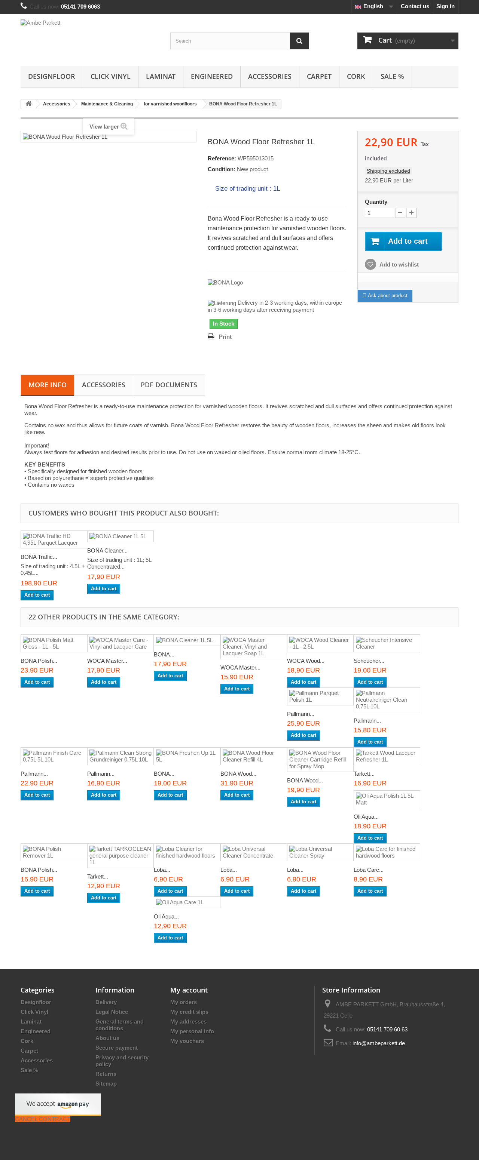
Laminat (161, 76)
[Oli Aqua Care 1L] (187, 902)
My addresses (188, 1021)
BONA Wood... (238, 773)
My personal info (192, 1031)
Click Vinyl (111, 76)
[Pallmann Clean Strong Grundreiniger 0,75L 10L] (120, 756)
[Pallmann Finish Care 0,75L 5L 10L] (54, 756)
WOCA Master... (107, 661)
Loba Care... (369, 870)
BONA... (164, 654)
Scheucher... (369, 661)
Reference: (222, 158)
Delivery (106, 1002)
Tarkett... (364, 773)
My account (189, 989)
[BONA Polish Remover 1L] (54, 852)
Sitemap (106, 1083)
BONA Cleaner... (107, 550)
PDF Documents (169, 384)
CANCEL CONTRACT (42, 1119)
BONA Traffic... (39, 557)
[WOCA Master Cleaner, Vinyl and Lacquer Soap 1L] (253, 646)
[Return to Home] (28, 104)
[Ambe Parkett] (90, 37)
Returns (105, 1074)
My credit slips (189, 1012)
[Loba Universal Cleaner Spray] (320, 852)
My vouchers (187, 1041)
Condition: (221, 169)
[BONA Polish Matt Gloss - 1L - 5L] (54, 643)
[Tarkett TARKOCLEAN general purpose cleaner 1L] (120, 855)
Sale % (392, 76)
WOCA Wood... (305, 661)
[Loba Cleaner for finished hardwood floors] (187, 852)
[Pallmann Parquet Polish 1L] (320, 696)
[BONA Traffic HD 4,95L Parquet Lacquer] (54, 539)
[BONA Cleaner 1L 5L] (120, 536)
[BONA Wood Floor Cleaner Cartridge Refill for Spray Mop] (320, 759)
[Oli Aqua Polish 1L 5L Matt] (387, 799)
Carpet (319, 76)
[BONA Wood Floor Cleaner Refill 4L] (253, 756)
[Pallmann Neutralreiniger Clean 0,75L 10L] (387, 699)
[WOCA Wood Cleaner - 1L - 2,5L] (320, 643)
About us (107, 1038)
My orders (183, 1002)
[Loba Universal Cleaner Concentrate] (253, 852)
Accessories (270, 76)
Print (225, 336)
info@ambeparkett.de (379, 1043)
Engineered (212, 76)
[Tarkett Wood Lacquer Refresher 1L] (387, 756)
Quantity (376, 202)
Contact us (415, 6)
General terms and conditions (119, 1024)
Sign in (445, 6)
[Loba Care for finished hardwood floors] (387, 852)
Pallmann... (300, 714)
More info (47, 384)
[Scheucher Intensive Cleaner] (387, 643)
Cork (356, 76)
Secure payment (116, 1047)
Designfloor (51, 76)
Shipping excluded (388, 171)
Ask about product (387, 295)
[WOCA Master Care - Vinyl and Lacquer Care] (120, 643)
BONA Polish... (39, 661)
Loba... (162, 870)
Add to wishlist (398, 264)
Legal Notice (111, 1012)
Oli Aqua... (366, 816)
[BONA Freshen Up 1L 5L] (187, 756)
